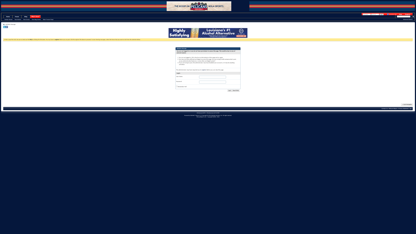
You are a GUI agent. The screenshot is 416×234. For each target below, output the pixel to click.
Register (407, 14)
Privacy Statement (403, 108)
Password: (179, 81)
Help (400, 14)
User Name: (179, 76)
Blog (25, 16)
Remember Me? (393, 14)
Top (411, 108)
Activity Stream (8, 19)
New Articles (18, 19)
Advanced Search (408, 19)
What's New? (35, 16)
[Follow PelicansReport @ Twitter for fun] (4, 27)
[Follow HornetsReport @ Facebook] (7, 27)
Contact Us (385, 108)
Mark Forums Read (48, 19)
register (204, 70)
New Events (26, 19)
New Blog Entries (36, 19)
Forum (17, 16)
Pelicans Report (393, 108)
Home (8, 16)
